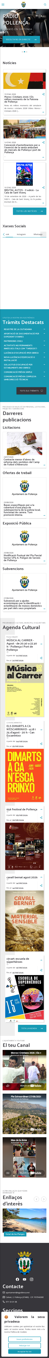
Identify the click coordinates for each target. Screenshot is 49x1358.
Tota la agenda (29, 1028)
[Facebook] (17, 1279)
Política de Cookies (18, 1332)
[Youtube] (24, 1279)
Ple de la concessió (17, 42)
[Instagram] (31, 1279)
